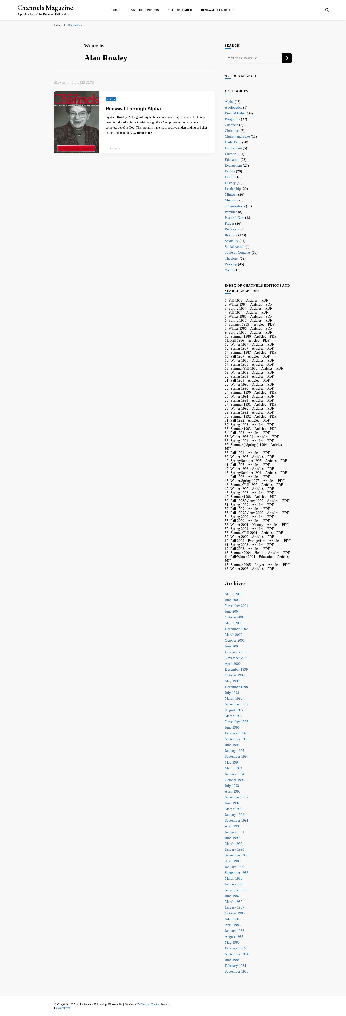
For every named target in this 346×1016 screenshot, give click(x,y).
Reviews (231, 235)
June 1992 (232, 803)
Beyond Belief (235, 113)
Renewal (231, 229)
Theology (232, 258)
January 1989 (234, 867)
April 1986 (233, 925)
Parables (231, 212)
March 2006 (233, 594)
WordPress (64, 1007)
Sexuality (231, 241)
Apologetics (233, 107)
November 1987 (236, 890)
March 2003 (233, 623)
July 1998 (232, 693)
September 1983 (236, 971)
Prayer (229, 223)
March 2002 (233, 635)
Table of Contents (144, 10)
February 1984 (235, 966)
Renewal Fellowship (217, 10)
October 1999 (235, 675)
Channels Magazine (45, 7)
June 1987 (232, 896)
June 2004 (232, 611)
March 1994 (233, 768)
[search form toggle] (327, 10)
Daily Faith (233, 142)
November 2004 (236, 606)
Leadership (233, 189)
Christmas (232, 131)
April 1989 (233, 861)
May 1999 (232, 681)
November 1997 (236, 704)
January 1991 (234, 832)
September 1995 (236, 739)
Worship (231, 264)
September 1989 (236, 855)
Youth (229, 270)
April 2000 (233, 664)
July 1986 (232, 919)
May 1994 (232, 762)
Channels (231, 125)
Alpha (111, 99)
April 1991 (233, 826)
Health (229, 177)
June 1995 (232, 745)
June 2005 (232, 600)
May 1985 (232, 942)
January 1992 (234, 815)
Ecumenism (233, 148)
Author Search (180, 10)
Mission (230, 200)
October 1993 (235, 780)
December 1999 (236, 669)
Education (232, 160)
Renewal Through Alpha (133, 108)
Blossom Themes (150, 1004)
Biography (232, 119)
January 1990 (234, 849)
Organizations (235, 206)
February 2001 (235, 652)
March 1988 (233, 878)
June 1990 (232, 838)
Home (116, 10)
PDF (264, 300)
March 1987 (233, 902)
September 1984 (236, 954)
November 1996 (236, 722)
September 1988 (236, 873)
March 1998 (233, 698)
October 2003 (235, 617)
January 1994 (234, 774)
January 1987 (234, 907)
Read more (144, 132)
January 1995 (234, 751)
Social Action (234, 247)
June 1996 (232, 727)
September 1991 (236, 820)
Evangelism (233, 165)
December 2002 (236, 629)
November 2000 (236, 658)
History (230, 183)
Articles (251, 300)
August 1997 (234, 710)
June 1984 (232, 960)
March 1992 (233, 809)
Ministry (231, 194)
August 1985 (234, 937)
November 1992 (236, 797)
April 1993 (233, 791)
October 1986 (235, 913)
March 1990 (233, 844)
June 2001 (232, 646)
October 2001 (235, 640)
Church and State (237, 136)
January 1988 (234, 884)
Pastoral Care (234, 218)
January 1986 (234, 931)
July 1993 (232, 786)
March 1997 (233, 716)
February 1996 (235, 733)
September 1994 (236, 756)
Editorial (231, 154)
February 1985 (235, 948)
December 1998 (236, 687)
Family (230, 171)
